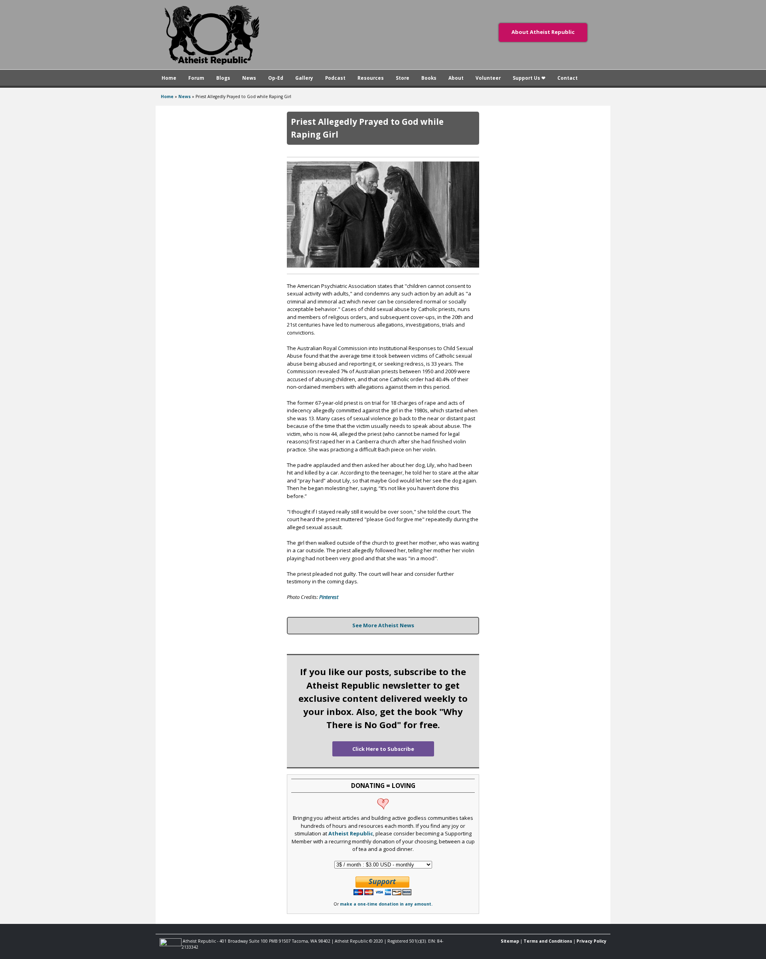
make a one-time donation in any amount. (386, 904)
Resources (370, 78)
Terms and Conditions (547, 941)
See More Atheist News (383, 625)
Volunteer (488, 78)
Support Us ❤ (529, 78)
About (456, 78)
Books (428, 78)
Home (169, 78)
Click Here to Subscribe (383, 748)
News (249, 78)
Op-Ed (275, 78)
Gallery (304, 78)
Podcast (335, 78)
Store (402, 78)
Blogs (223, 78)
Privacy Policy (591, 941)
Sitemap (510, 941)
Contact (567, 78)
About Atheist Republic (542, 31)
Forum (196, 78)
